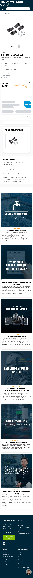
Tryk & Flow (21, 562)
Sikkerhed (20, 558)
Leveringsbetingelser (8, 556)
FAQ (19, 531)
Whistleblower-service (24, 533)
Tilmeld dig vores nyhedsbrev (9, 537)
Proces (19, 560)
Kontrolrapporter (7, 560)
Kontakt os (21, 524)
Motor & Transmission (23, 567)
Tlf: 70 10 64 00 (7, 528)
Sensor (20, 556)
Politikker (5, 558)
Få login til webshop (23, 527)
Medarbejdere (6, 554)
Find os (20, 529)
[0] (7, 5)
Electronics (21, 566)
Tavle (19, 554)
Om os (4, 552)
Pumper (20, 552)
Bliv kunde (20, 525)
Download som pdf (27, 117)
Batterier (20, 564)
